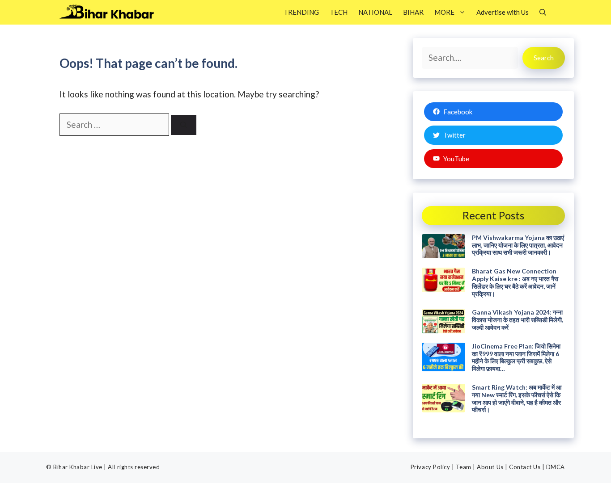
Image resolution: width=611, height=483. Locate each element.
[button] (543, 12)
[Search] (183, 125)
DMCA (555, 466)
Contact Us (524, 466)
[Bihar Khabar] (111, 12)
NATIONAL (375, 12)
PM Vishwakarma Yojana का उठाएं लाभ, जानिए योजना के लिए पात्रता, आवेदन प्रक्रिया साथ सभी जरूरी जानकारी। (518, 245)
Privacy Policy (430, 466)
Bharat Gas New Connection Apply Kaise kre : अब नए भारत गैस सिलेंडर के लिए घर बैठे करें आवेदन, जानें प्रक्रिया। (515, 282)
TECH (339, 12)
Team (463, 466)
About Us (490, 466)
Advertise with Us (502, 12)
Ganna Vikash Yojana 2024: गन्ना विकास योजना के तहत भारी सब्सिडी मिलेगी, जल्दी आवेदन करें (517, 319)
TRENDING (301, 12)
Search (544, 58)
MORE (444, 12)
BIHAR (413, 12)
